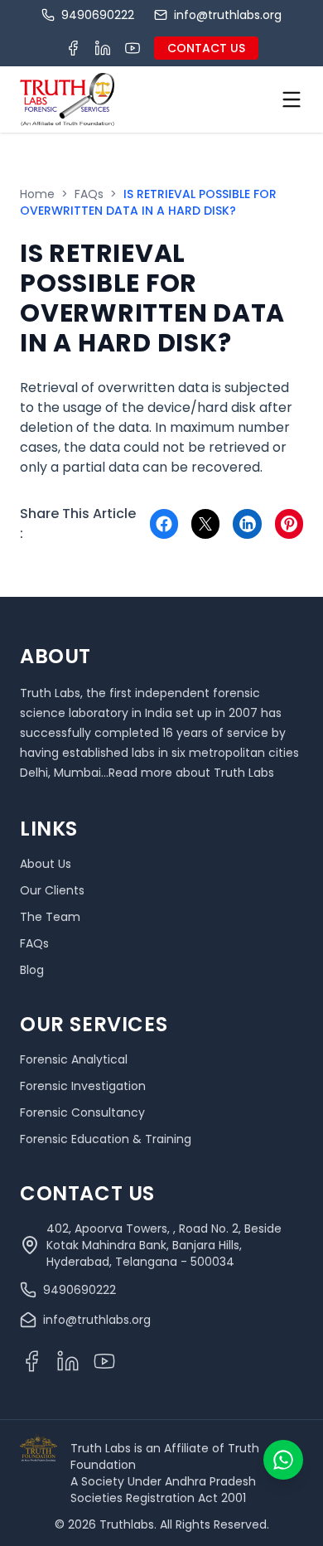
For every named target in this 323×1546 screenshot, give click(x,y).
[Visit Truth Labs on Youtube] (132, 48)
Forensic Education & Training (105, 1139)
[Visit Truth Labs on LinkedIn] (102, 48)
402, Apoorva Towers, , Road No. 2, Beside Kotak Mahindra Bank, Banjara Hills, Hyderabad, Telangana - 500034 (164, 1245)
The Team (50, 917)
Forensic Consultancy (82, 1112)
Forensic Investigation (83, 1086)
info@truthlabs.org (228, 15)
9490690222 (97, 15)
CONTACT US (206, 48)
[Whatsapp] (283, 1460)
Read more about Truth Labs (191, 772)
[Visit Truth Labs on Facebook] (73, 48)
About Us (45, 863)
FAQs (89, 194)
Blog (32, 970)
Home (37, 194)
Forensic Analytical (74, 1059)
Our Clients (52, 890)
